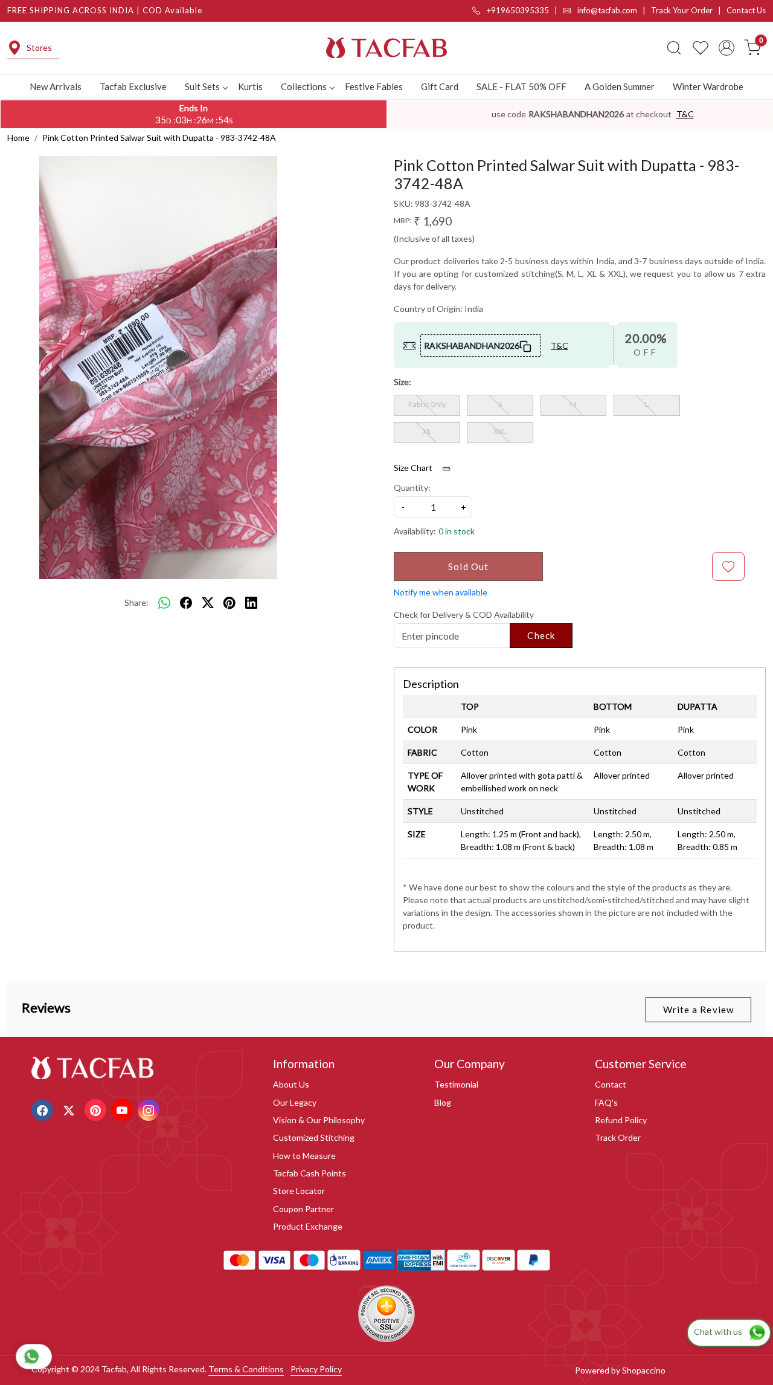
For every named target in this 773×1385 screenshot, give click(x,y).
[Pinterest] (97, 1109)
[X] (70, 1109)
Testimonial (456, 1084)
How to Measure (304, 1155)
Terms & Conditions (246, 1369)
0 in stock (456, 531)
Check (541, 635)
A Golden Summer (620, 86)
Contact (610, 1084)
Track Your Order (682, 10)
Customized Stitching (313, 1137)
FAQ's (606, 1102)
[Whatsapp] (164, 603)
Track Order (618, 1137)
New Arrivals (56, 86)
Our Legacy (294, 1102)
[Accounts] (726, 48)
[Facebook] (43, 1109)
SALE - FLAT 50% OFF (521, 86)
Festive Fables (374, 86)
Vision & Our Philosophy (319, 1120)
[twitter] (208, 603)
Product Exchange (307, 1226)
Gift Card (439, 86)
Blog (442, 1102)
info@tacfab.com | (613, 10)
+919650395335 (517, 10)
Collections (304, 86)
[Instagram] (150, 1109)
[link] (674, 47)
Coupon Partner (303, 1209)
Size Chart (414, 467)
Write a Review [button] (698, 1009)
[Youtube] (123, 1109)
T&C (685, 114)
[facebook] (186, 603)
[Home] (386, 47)
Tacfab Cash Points (309, 1173)
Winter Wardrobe (708, 86)
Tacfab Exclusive (133, 86)
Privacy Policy (316, 1369)
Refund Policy (621, 1120)
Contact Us (746, 10)
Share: (136, 602)
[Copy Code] (526, 345)
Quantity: (412, 487)
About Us (291, 1084)
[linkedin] (251, 603)
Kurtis (250, 86)
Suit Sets (202, 86)
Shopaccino (644, 1370)
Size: (402, 382)
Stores (39, 47)
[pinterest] (229, 603)
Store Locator (299, 1191)
